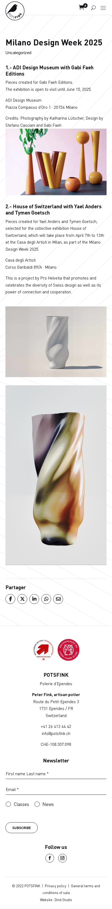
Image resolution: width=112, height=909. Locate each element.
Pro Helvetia (51, 277)
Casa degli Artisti (20, 260)
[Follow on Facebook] (49, 858)
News (48, 804)
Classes (21, 804)
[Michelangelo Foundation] (68, 659)
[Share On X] (22, 599)
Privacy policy (55, 886)
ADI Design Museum (23, 100)
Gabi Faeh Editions (55, 82)
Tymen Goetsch (83, 221)
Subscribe (21, 828)
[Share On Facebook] (10, 599)
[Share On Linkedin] (34, 599)
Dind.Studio (63, 900)
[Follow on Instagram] (62, 858)
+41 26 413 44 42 (56, 726)
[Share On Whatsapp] (46, 599)
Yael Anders (49, 221)
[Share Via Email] (58, 599)
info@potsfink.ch (56, 733)
